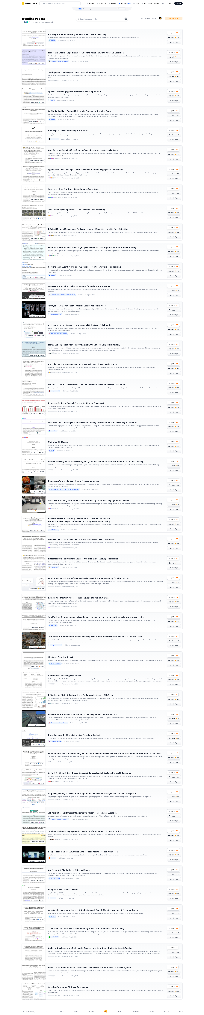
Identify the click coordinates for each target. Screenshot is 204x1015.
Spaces (113, 3)
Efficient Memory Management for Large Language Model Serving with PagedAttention (88, 229)
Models (91, 3)
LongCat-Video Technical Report (63, 889)
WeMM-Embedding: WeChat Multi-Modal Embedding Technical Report (80, 111)
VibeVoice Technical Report (60, 657)
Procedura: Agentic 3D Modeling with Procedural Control (74, 735)
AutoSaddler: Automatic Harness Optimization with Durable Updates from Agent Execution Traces (93, 910)
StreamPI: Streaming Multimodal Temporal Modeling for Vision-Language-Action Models (88, 500)
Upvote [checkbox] (174, 33)
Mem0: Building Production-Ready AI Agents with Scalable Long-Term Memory (84, 344)
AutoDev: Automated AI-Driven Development (68, 987)
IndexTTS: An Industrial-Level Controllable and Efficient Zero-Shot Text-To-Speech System (89, 967)
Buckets (125, 3)
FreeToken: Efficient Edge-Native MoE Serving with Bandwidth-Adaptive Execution (86, 52)
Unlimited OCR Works (58, 442)
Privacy (61, 1011)
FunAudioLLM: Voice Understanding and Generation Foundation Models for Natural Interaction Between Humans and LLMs (104, 753)
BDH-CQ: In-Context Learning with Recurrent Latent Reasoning (77, 34)
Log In (170, 3)
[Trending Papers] (160, 18)
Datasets (102, 3)
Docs (137, 3)
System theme (29, 1011)
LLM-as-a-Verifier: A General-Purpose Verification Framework (76, 403)
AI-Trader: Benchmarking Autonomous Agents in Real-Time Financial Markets (83, 364)
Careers (91, 1011)
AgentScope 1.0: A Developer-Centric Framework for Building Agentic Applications (85, 169)
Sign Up (178, 3)
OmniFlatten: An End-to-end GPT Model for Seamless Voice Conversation (81, 539)
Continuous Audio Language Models (64, 675)
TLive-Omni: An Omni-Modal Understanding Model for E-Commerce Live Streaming (86, 928)
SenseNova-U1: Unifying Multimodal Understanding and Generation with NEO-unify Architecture (92, 422)
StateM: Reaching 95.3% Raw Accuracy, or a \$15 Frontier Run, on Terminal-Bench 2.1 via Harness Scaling (95, 461)
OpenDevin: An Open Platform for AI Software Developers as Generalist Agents (84, 150)
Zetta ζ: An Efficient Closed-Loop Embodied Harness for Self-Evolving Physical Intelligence (89, 773)
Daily (141, 18)
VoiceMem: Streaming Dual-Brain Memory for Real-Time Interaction (79, 286)
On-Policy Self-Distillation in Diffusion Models (69, 870)
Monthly (154, 18)
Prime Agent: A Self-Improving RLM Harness (68, 130)
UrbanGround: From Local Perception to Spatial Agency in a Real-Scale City (82, 714)
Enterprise (148, 3)
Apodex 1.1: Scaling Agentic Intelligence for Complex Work (74, 91)
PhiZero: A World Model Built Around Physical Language (73, 480)
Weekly (147, 18)
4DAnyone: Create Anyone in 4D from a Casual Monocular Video (77, 305)
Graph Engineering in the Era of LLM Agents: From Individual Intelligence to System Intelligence (92, 793)
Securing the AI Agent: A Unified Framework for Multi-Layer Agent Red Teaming (84, 266)
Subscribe (121, 9)
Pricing (157, 3)
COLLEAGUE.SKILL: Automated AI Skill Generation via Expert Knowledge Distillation (86, 384)
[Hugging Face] (105, 1011)
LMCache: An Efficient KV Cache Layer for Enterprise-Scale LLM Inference (81, 695)
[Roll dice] (125, 18)
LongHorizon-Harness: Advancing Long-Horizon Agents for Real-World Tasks (83, 851)
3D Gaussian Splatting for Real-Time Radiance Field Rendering (76, 209)
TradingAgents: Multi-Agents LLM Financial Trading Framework (77, 72)
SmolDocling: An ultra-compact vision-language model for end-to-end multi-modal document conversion (96, 617)
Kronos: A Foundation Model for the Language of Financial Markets (78, 597)
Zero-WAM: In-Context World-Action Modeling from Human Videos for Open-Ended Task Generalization (95, 636)
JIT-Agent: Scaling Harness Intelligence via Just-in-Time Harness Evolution (82, 812)
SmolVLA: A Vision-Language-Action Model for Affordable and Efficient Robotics (84, 831)
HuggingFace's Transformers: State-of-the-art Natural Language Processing (83, 558)
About (76, 1011)
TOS (47, 1011)
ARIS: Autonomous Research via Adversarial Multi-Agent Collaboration (80, 325)
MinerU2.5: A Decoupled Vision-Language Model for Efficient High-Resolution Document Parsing (92, 247)
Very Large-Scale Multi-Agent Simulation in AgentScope (73, 189)
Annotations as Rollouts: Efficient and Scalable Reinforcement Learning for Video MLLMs (88, 578)
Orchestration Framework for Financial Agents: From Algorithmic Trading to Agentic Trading (90, 948)
